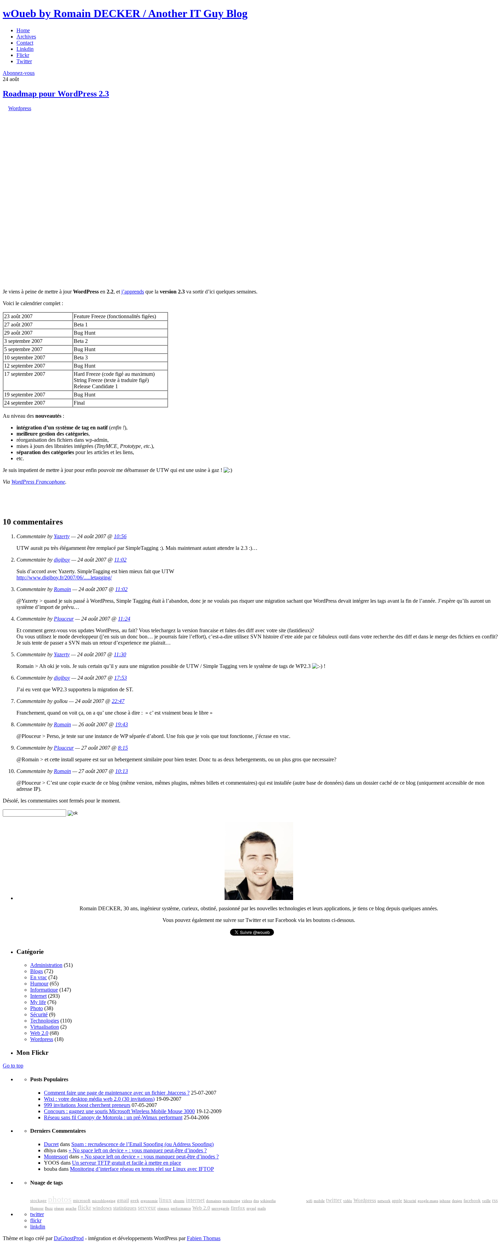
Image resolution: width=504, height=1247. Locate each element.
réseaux (163, 1208)
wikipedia (268, 1201)
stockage (38, 1200)
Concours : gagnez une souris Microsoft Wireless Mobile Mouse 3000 (119, 1111)
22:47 (118, 701)
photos (60, 1199)
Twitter (24, 61)
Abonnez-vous (19, 73)
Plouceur (64, 619)
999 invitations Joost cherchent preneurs (87, 1105)
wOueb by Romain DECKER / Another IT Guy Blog (125, 13)
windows (102, 1208)
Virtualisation (44, 1027)
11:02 (120, 560)
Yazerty (62, 536)
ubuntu (178, 1201)
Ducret (51, 1144)
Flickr (22, 55)
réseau (59, 1208)
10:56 (120, 536)
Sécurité (39, 1014)
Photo (36, 1008)
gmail (123, 1200)
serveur (147, 1207)
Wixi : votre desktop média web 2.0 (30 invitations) (99, 1099)
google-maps (428, 1201)
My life (38, 1002)
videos (247, 1201)
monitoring (231, 1201)
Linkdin (25, 49)
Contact (24, 43)
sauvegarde (220, 1208)
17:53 (120, 678)
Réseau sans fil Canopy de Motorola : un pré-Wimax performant (113, 1117)
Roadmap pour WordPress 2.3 (56, 93)
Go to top (13, 1066)
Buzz (49, 1208)
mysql (251, 1208)
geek (134, 1200)
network (384, 1201)
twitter (334, 1200)
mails (261, 1208)
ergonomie (149, 1201)
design (457, 1201)
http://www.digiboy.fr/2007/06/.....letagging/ (64, 577)
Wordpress (19, 108)
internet (195, 1200)
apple (397, 1200)
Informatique (44, 990)
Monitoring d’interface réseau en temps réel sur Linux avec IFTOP (142, 1169)
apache (70, 1208)
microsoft (82, 1200)
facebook (472, 1200)
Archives (26, 36)
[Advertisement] (54, 154)
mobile (319, 1201)
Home (23, 30)
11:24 (124, 619)
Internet (38, 996)
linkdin (37, 1226)
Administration (46, 965)
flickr (84, 1207)
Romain (62, 589)
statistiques (124, 1208)
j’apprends (132, 292)
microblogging (104, 1201)
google (291, 1198)
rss (495, 1200)
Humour (39, 983)
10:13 (121, 771)
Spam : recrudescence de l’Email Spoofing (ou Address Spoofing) (142, 1144)
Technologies (44, 1021)
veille (486, 1201)
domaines (213, 1201)
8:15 (123, 748)
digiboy (62, 560)
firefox (238, 1208)
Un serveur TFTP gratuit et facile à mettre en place (126, 1163)
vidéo (347, 1201)
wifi (309, 1201)
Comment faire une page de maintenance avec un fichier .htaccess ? (117, 1093)
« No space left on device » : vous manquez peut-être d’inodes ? (138, 1150)
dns (256, 1201)
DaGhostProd (69, 1238)
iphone (445, 1201)
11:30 (120, 654)
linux (165, 1200)
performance (181, 1208)
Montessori (56, 1156)
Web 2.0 (39, 1033)
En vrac (38, 977)
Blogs (36, 971)
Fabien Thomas (203, 1238)
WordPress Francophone (38, 482)
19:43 (121, 724)
